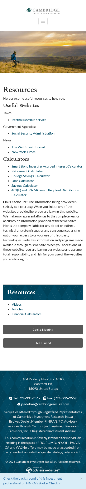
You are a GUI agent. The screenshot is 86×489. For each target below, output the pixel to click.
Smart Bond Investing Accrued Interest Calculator (46, 166)
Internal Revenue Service (28, 120)
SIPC (59, 421)
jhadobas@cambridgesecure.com (45, 404)
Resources (21, 292)
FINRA (49, 421)
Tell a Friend (43, 343)
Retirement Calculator (27, 171)
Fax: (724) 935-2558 (62, 398)
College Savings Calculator (30, 176)
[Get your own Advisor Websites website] (43, 470)
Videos (17, 304)
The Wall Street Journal (28, 147)
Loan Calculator (22, 181)
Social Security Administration (32, 133)
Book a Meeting (43, 329)
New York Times (23, 152)
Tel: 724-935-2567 (26, 398)
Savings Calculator (24, 185)
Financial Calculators (27, 314)
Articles (17, 309)
